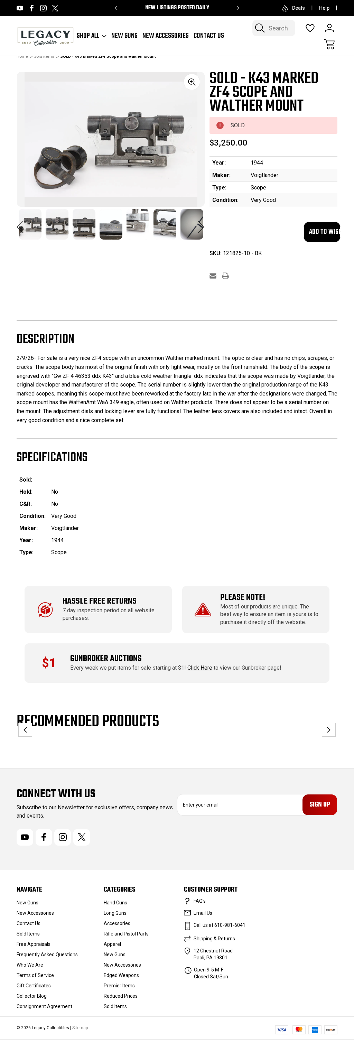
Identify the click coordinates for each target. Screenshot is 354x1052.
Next (201, 223)
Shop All (88, 35)
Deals (298, 8)
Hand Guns (115, 902)
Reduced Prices (121, 996)
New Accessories (165, 35)
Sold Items (28, 934)
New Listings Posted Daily (177, 7)
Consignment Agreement (44, 1006)
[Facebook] (31, 8)
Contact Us (209, 35)
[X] (55, 8)
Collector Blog (32, 996)
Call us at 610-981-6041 (219, 925)
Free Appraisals (33, 944)
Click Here (199, 667)
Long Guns (115, 913)
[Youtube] (20, 8)
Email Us (203, 913)
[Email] (212, 276)
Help (324, 8)
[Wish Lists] (310, 28)
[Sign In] (329, 28)
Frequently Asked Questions (47, 954)
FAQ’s (200, 901)
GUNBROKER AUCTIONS (106, 658)
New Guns (124, 35)
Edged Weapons (121, 975)
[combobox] (273, 28)
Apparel (112, 944)
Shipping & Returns (214, 938)
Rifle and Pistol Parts (126, 934)
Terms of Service (35, 975)
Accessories (117, 923)
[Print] (225, 276)
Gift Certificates (34, 985)
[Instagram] (43, 8)
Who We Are (30, 965)
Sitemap (80, 1027)
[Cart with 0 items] (329, 44)
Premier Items (119, 985)
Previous (20, 223)
